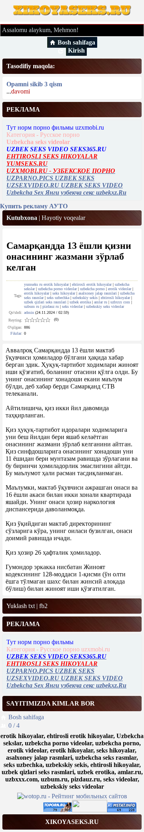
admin (29, 312)
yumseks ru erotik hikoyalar (46, 284)
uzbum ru (31, 306)
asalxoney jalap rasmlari (97, 293)
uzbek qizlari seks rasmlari (45, 302)
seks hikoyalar (63, 293)
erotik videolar (119, 289)
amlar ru (100, 302)
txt (31, 605)
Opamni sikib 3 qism (34, 84)
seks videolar (72, 306)
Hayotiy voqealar (63, 217)
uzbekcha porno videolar (57, 289)
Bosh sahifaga (76, 42)
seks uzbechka (58, 297)
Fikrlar (15, 333)
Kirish (76, 50)
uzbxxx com (120, 302)
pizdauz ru (50, 306)
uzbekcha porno (92, 289)
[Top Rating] (121, 810)
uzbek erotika (80, 302)
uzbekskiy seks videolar (105, 306)
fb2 (43, 605)
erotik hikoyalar (36, 293)
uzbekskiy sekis (85, 297)
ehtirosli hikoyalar (115, 297)
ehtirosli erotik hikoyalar (92, 284)
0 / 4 (14, 725)
